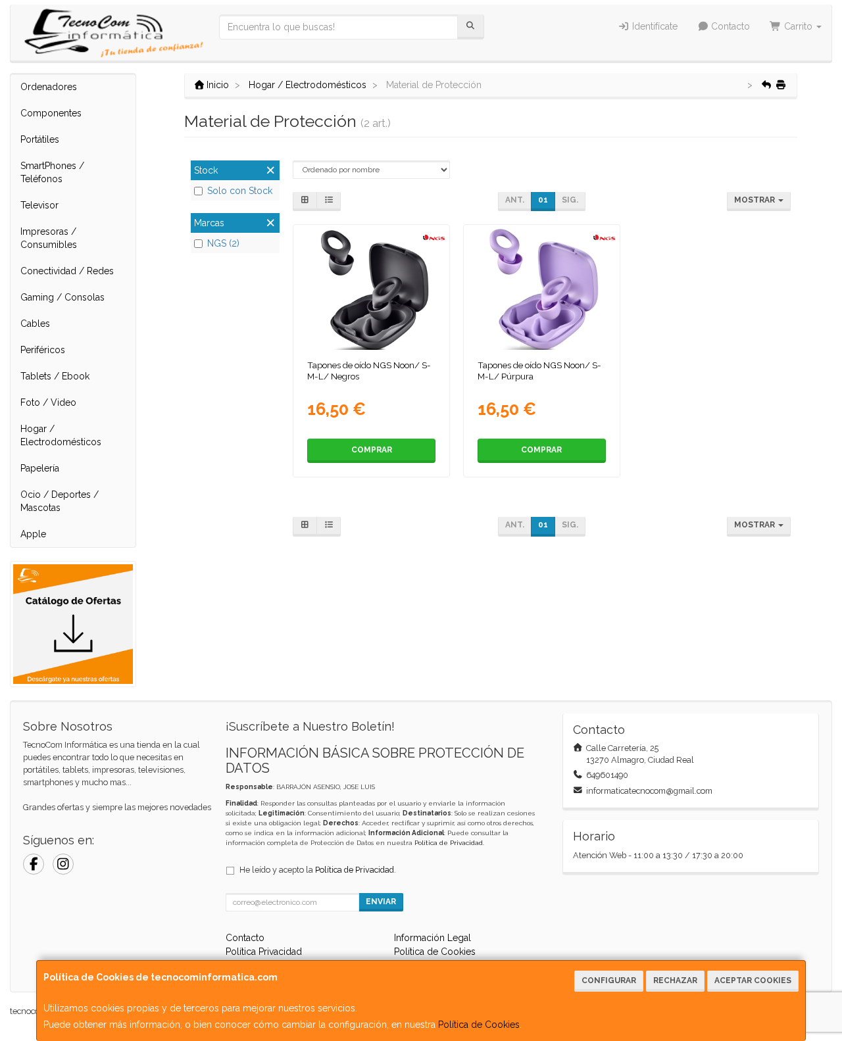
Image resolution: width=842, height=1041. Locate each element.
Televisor (39, 205)
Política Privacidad (264, 951)
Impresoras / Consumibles (48, 238)
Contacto (729, 26)
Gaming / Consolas (62, 297)
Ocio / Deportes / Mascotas (59, 501)
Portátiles (39, 139)
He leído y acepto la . (317, 870)
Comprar (371, 449)
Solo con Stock (239, 190)
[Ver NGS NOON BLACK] (372, 289)
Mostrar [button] (755, 200)
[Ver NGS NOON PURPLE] (541, 289)
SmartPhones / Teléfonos (52, 172)
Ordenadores (48, 87)
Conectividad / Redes (67, 271)
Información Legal (432, 937)
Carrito (798, 26)
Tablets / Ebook (54, 376)
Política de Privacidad (448, 842)
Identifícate (654, 26)
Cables (35, 323)
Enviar (381, 901)
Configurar (609, 980)
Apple (33, 534)
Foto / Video (48, 402)
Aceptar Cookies (752, 980)
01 (543, 200)
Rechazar (675, 980)
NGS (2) (223, 243)
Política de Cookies (479, 1024)
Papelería (39, 468)
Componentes (51, 113)
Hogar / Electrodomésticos (60, 435)
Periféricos (42, 350)
